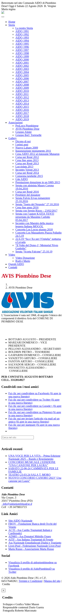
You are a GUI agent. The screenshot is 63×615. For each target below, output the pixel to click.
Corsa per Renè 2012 (27, 157)
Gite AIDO (21, 179)
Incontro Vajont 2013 (27, 169)
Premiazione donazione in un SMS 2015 (37, 182)
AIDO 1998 (22, 53)
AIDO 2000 (22, 59)
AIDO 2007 (22, 81)
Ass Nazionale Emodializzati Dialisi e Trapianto (34, 542)
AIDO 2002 (22, 65)
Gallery (12, 138)
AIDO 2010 (22, 91)
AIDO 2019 (22, 119)
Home (11, 21)
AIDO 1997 (22, 50)
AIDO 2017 (22, 113)
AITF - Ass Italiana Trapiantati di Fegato (30, 539)
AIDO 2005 (22, 75)
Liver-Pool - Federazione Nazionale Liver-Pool (34, 545)
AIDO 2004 (22, 72)
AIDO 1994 (22, 40)
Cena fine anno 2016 (26, 207)
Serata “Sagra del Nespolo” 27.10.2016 (37, 204)
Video (11, 254)
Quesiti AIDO (16, 264)
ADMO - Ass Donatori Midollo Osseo (29, 536)
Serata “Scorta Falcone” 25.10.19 (33, 251)
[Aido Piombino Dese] (2, 12)
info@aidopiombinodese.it (16, 503)
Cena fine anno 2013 (26, 160)
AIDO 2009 (22, 87)
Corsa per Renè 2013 (27, 163)
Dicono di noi (23, 141)
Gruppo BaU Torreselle (28, 135)
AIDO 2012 (22, 97)
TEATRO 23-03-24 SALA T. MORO (29, 474)
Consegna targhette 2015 (29, 176)
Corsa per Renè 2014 (27, 172)
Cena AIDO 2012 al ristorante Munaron (37, 153)
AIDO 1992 (22, 34)
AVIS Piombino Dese (27, 128)
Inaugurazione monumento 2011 (33, 150)
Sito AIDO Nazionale (20, 520)
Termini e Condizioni (30, 581)
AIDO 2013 (22, 100)
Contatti (12, 267)
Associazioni (15, 122)
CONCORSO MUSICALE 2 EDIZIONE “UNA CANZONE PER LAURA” (31, 464)
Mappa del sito (52, 581)
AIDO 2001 (22, 62)
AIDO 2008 (22, 84)
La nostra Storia (24, 28)
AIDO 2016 (22, 109)
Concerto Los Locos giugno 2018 (34, 229)
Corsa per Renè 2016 (27, 191)
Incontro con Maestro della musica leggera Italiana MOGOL (34, 225)
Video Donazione (25, 257)
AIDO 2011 (22, 94)
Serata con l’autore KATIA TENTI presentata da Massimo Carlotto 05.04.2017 (34, 217)
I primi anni (21, 144)
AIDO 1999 (22, 56)
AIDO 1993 (22, 37)
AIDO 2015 (22, 106)
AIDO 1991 (22, 31)
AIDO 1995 (22, 43)
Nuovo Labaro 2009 (26, 147)
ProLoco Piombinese (26, 125)
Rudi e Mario (22, 260)
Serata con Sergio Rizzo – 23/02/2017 (36, 210)
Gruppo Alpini (23, 131)
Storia (11, 24)
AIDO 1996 (22, 46)
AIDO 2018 (22, 116)
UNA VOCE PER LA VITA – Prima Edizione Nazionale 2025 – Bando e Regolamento (34, 457)
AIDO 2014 (22, 103)
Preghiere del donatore (27, 194)
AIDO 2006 (22, 78)
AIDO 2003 (22, 68)
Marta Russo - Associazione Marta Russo (31, 549)
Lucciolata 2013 (24, 166)
